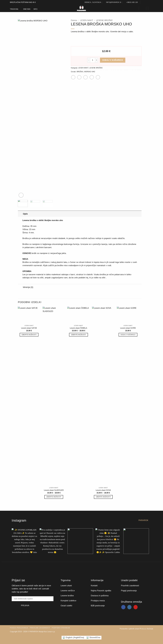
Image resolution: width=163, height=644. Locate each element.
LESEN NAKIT (86, 20)
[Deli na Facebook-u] (73, 77)
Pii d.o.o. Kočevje (146, 629)
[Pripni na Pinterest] (92, 77)
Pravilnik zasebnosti (40, 628)
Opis (25, 214)
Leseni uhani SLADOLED (54, 490)
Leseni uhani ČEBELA (78, 328)
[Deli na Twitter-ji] (79, 77)
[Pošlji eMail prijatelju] (85, 77)
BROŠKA (80, 72)
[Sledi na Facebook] (142, 2)
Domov (74, 20)
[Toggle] (20, 213)
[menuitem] (73, 637)
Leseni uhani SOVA (103, 490)
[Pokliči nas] (149, 2)
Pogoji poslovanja (19, 628)
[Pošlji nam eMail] (147, 2)
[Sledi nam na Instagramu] (144, 2)
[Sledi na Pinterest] (152, 2)
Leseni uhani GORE (128, 328)
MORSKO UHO (89, 72)
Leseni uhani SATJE (29, 328)
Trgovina (14, 9)
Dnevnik (26, 9)
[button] (135, 8)
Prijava (25, 605)
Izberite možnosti (29, 335)
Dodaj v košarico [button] (128, 335)
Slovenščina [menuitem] (94, 637)
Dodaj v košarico (112, 60)
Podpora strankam (61, 628)
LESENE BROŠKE (104, 20)
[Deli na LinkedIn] (98, 77)
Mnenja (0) (28, 287)
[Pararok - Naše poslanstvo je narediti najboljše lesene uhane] (81, 8)
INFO (35, 9)
